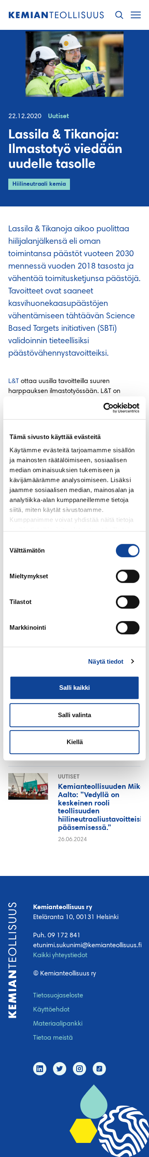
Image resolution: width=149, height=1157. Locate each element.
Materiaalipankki (57, 1024)
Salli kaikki (74, 687)
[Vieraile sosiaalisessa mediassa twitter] (59, 1068)
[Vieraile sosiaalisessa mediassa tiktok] (99, 1068)
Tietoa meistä (53, 1038)
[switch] (127, 576)
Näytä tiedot (105, 661)
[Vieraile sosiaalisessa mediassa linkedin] (39, 1068)
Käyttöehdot (51, 1010)
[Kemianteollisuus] (56, 15)
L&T (13, 381)
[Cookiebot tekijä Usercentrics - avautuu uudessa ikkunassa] (105, 408)
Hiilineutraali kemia (39, 184)
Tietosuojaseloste (58, 995)
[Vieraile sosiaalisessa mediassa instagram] (79, 1068)
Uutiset (58, 116)
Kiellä (75, 741)
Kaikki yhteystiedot (60, 955)
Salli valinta (74, 714)
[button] (119, 15)
